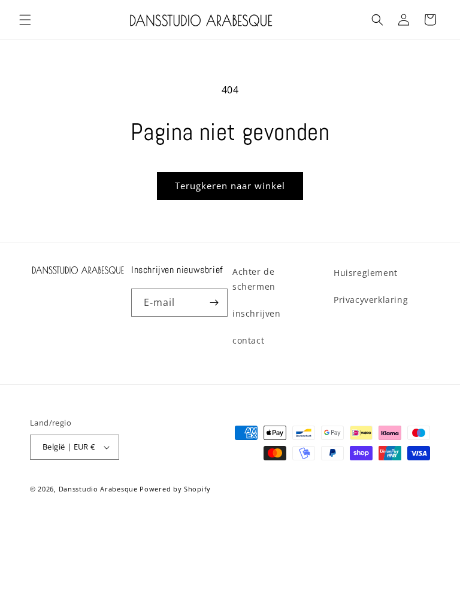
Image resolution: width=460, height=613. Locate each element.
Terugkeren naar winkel (230, 186)
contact (248, 340)
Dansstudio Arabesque (98, 488)
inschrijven (256, 313)
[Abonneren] (214, 303)
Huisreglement (366, 272)
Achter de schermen (254, 279)
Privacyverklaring (371, 299)
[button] (25, 20)
